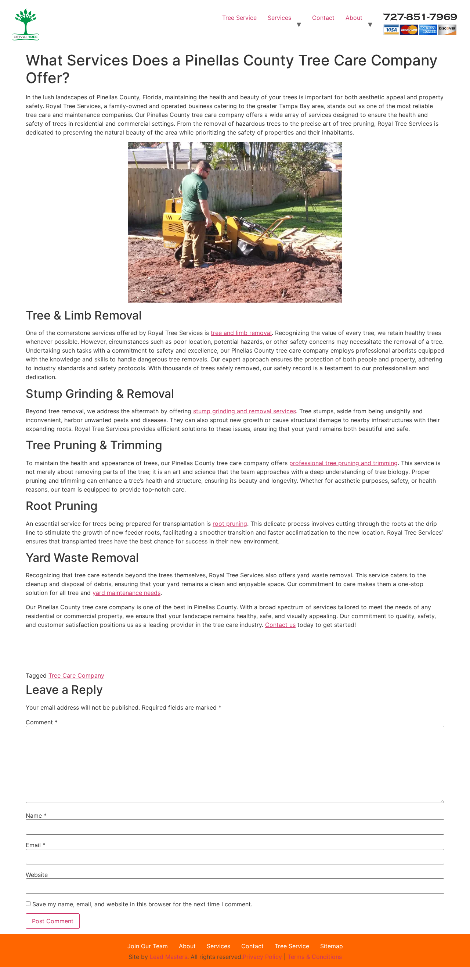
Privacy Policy (263, 956)
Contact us (280, 624)
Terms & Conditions (315, 956)
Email (36, 845)
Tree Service (239, 17)
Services (279, 17)
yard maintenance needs (126, 592)
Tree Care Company (76, 675)
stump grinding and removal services (244, 411)
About (354, 17)
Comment (42, 722)
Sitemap (331, 946)
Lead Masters (168, 956)
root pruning (230, 523)
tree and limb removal (241, 332)
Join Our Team (147, 946)
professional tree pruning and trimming (343, 463)
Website (37, 875)
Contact (323, 17)
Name (36, 815)
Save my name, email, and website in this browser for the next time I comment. (142, 904)
